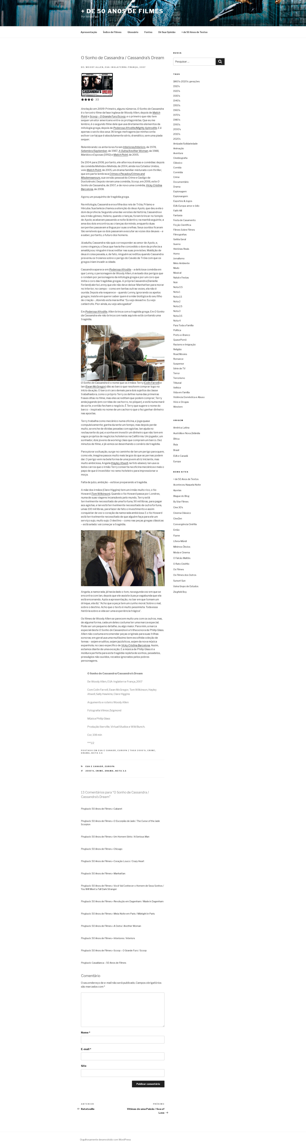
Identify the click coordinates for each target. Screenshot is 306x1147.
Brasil (176, 450)
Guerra (176, 244)
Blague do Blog (181, 496)
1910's (176, 86)
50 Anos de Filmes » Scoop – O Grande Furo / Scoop (119, 950)
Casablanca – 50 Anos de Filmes (109, 962)
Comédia (178, 172)
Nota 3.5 (97, 753)
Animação (178, 148)
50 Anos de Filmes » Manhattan (108, 873)
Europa (122, 750)
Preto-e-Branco (181, 335)
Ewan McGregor (96, 386)
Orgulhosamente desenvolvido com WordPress (105, 1139)
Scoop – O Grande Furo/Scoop (108, 116)
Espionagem (180, 191)
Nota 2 (176, 301)
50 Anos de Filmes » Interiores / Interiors (113, 938)
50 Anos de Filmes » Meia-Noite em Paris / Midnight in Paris (123, 913)
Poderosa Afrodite (120, 269)
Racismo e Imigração (184, 344)
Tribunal (177, 382)
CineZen (177, 518)
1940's (176, 100)
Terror (176, 373)
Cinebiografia (180, 158)
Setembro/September (94, 150)
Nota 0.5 (178, 287)
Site (83, 1065)
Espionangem (180, 196)
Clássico (177, 162)
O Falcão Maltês (181, 558)
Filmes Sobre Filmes (184, 229)
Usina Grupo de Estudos (185, 586)
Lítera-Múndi (180, 541)
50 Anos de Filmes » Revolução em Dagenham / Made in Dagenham (128, 901)
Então (176, 529)
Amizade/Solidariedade (185, 143)
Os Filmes (178, 569)
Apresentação (89, 32)
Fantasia (177, 215)
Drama (85, 753)
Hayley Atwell (120, 463)
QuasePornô (180, 339)
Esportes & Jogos (182, 201)
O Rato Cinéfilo (181, 563)
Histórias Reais (181, 248)
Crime (151, 750)
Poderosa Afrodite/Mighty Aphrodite (135, 127)
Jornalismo (179, 258)
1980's (176, 119)
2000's (141, 750)
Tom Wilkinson (101, 493)
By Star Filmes (181, 501)
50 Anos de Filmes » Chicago (107, 849)
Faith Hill (177, 210)
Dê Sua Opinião (166, 32)
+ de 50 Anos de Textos (195, 32)
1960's (176, 110)
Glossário (132, 32)
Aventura (178, 153)
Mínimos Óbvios (181, 546)
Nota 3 (176, 311)
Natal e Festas (181, 277)
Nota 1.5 (177, 296)
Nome (85, 1032)
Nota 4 (177, 320)
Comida (177, 167)
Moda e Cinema (181, 552)
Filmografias (180, 234)
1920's (176, 91)
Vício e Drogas (181, 402)
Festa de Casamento (184, 220)
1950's (176, 105)
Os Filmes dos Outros (184, 575)
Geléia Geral (179, 239)
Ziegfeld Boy (180, 591)
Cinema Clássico (182, 513)
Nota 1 (176, 292)
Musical (177, 272)
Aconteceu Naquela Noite (187, 484)
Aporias (177, 490)
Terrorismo (179, 378)
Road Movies (180, 354)
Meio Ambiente (181, 263)
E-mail (86, 1049)
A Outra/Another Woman (133, 150)
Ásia (175, 444)
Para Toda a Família (183, 325)
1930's (176, 95)
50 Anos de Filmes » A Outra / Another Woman (116, 926)
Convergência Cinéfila (185, 524)
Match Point (120, 154)
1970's (176, 115)
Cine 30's (178, 507)
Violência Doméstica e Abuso (189, 397)
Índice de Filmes (112, 32)
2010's (176, 134)
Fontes (148, 32)
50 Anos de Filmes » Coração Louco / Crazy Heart (118, 861)
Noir (175, 282)
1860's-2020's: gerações (186, 81)
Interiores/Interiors (134, 147)
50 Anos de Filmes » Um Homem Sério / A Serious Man (120, 836)
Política (177, 330)
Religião (177, 349)
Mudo (176, 268)
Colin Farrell (151, 382)
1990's (176, 124)
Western (178, 406)
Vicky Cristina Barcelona (135, 645)
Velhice (177, 387)
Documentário (181, 182)
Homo (176, 253)
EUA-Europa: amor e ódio (186, 205)
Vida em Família (181, 392)
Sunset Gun (179, 580)
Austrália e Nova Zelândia (186, 433)
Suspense (178, 363)
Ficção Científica (182, 225)
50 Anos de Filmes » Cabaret (107, 808)
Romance (178, 359)
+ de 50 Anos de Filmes (122, 11)
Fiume (176, 535)
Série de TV (179, 368)
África (176, 438)
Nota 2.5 (177, 306)
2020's (177, 138)
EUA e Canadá (107, 750)
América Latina (181, 427)
